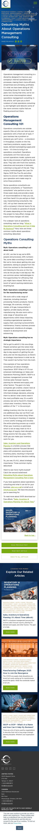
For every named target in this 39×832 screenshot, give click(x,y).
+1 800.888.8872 (7, 783)
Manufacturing (9, 12)
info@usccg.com (10, 490)
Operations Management (25, 15)
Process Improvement (12, 13)
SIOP (14, 18)
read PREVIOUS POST (19, 545)
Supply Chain (24, 12)
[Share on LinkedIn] (21, 41)
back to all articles (19, 557)
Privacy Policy (17, 823)
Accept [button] (19, 828)
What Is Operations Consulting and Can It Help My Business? (19, 226)
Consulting (20, 20)
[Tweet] (16, 41)
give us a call (16, 487)
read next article (19, 551)
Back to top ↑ (30, 535)
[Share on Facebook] (18, 41)
